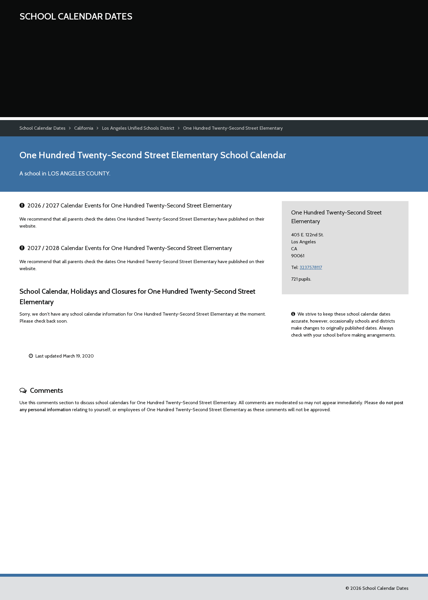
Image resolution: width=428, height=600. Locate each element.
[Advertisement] (214, 76)
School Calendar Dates (76, 16)
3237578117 (311, 267)
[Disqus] (214, 491)
